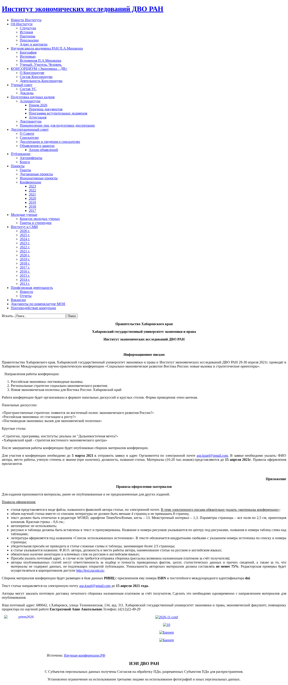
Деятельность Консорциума (41, 81)
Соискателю (29, 137)
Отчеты (26, 296)
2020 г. (25, 255)
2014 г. (25, 279)
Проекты (18, 166)
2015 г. (25, 275)
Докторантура (30, 121)
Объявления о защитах (37, 146)
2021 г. (25, 251)
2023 (32, 186)
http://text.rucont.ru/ (90, 570)
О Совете (27, 133)
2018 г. (25, 263)
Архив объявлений (43, 150)
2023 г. (25, 243)
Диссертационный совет (30, 129)
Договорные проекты (36, 174)
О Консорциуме (32, 73)
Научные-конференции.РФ (84, 655)
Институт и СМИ (24, 227)
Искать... (8, 316)
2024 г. (25, 239)
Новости (26, 292)
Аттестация (37, 117)
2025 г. (25, 235)
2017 (32, 210)
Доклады (27, 93)
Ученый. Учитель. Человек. (41, 64)
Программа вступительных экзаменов (58, 113)
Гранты (25, 170)
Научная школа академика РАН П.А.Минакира (47, 48)
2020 (32, 198)
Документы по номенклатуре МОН (38, 304)
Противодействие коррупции (33, 308)
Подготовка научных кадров (33, 97)
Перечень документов (46, 109)
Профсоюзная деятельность (32, 288)
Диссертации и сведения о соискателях (50, 142)
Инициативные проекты (39, 178)
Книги (25, 162)
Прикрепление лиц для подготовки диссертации (57, 125)
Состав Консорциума (36, 77)
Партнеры (27, 36)
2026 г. (25, 231)
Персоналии (29, 40)
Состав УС (28, 89)
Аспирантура (30, 101)
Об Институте (22, 24)
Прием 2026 (38, 105)
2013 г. (25, 283)
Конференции (30, 182)
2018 (32, 206)
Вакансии (18, 300)
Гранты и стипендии (36, 223)
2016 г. (25, 271)
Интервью (28, 56)
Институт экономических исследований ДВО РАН (82, 9)
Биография (28, 52)
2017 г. (25, 267)
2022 (32, 190)
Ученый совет (21, 85)
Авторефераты (31, 158)
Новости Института (26, 20)
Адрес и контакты (33, 44)
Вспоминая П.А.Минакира (40, 60)
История (26, 32)
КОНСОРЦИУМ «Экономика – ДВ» (39, 69)
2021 (32, 194)
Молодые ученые (24, 215)
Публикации (20, 154)
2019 (32, 202)
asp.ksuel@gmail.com (212, 455)
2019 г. (25, 259)
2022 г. (25, 247)
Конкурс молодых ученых (40, 219)
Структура (28, 28)
